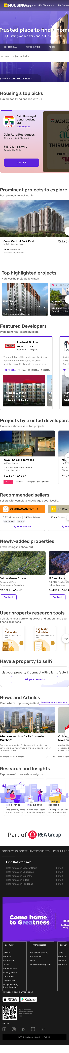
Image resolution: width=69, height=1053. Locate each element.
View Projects (23, 126)
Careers (6, 952)
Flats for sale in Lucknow (19, 876)
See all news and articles (54, 702)
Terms (6, 964)
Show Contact (24, 526)
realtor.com (36, 956)
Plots (52, 47)
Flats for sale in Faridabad (19, 884)
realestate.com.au (39, 952)
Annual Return (10, 968)
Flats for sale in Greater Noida (21, 868)
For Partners (9, 960)
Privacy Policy (10, 972)
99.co (32, 960)
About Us (7, 956)
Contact (21, 162)
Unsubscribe (9, 980)
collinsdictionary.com (40, 964)
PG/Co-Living (33, 47)
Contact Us (8, 976)
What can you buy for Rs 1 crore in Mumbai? (22, 738)
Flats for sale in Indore (17, 880)
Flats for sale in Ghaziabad (20, 872)
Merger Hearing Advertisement (10, 985)
